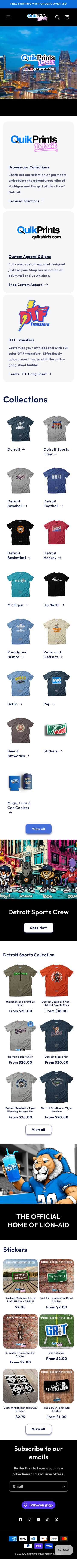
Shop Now (38, 928)
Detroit (13, 449)
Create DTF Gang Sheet (28, 374)
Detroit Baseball (15, 503)
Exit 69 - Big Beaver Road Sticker (56, 1299)
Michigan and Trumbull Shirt (20, 1003)
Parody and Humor (17, 654)
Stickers (51, 751)
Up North (52, 605)
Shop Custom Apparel (26, 285)
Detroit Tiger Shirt (56, 1056)
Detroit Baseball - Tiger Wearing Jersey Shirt (20, 1109)
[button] (8, 17)
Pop (47, 704)
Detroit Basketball (16, 555)
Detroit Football (51, 503)
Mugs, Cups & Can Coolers (19, 805)
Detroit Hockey (50, 555)
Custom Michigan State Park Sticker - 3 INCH (20, 1299)
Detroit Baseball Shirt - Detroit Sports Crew (56, 1003)
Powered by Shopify (50, 1553)
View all (38, 829)
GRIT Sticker (57, 1352)
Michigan (15, 605)
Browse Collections (24, 201)
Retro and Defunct (52, 654)
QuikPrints (30, 1553)
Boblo (12, 704)
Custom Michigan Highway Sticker (20, 1409)
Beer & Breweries (16, 753)
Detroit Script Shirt (20, 1056)
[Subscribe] (63, 1486)
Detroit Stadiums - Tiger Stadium (56, 1109)
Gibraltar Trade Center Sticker (20, 1354)
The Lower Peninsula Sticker (57, 1409)
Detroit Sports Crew (56, 451)
